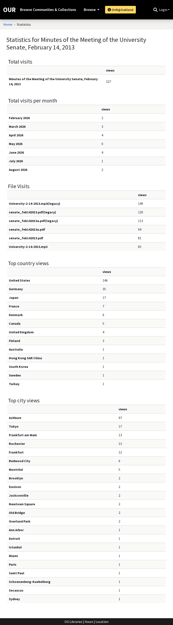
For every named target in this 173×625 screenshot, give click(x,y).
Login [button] (163, 10)
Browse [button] (90, 9)
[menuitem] (91, 9)
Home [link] (7, 24)
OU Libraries (73, 622)
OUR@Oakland (122, 10)
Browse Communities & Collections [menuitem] (48, 9)
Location (102, 622)
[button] (155, 9)
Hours (89, 622)
